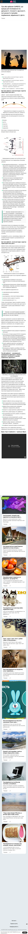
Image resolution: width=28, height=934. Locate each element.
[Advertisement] (14, 36)
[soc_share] (27, 924)
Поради (3, 18)
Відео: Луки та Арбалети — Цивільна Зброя (13, 88)
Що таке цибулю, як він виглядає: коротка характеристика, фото (13, 77)
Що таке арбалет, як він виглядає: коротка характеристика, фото (13, 81)
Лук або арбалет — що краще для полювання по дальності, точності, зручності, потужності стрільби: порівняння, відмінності (14, 85)
